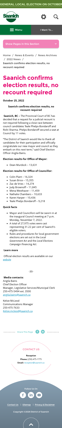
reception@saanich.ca (34, 362)
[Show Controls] (44, 17)
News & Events (24, 55)
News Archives (47, 55)
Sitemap (26, 404)
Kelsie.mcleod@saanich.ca (18, 311)
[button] (56, 17)
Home (7, 55)
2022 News (14, 59)
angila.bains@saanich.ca (16, 294)
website (7, 259)
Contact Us (12, 404)
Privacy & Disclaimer (45, 404)
